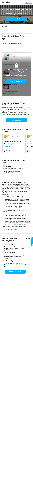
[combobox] (16, 31)
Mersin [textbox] (5, 31)
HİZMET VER (28, 2)
